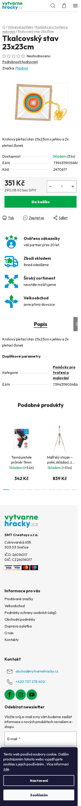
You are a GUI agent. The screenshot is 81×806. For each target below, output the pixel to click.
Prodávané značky (18, 599)
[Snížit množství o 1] (50, 186)
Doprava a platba (18, 626)
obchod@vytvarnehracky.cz (37, 671)
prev (4, 437)
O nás (9, 633)
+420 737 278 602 (30, 681)
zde (6, 769)
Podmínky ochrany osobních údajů (30, 612)
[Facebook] (9, 694)
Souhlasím (39, 795)
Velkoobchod (14, 606)
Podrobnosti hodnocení (20, 62)
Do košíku (41, 202)
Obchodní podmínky (19, 619)
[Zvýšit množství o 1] (73, 186)
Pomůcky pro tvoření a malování (64, 372)
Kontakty (11, 639)
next (76, 437)
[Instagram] (21, 694)
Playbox (21, 68)
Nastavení (39, 780)
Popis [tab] (40, 324)
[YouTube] (32, 694)
